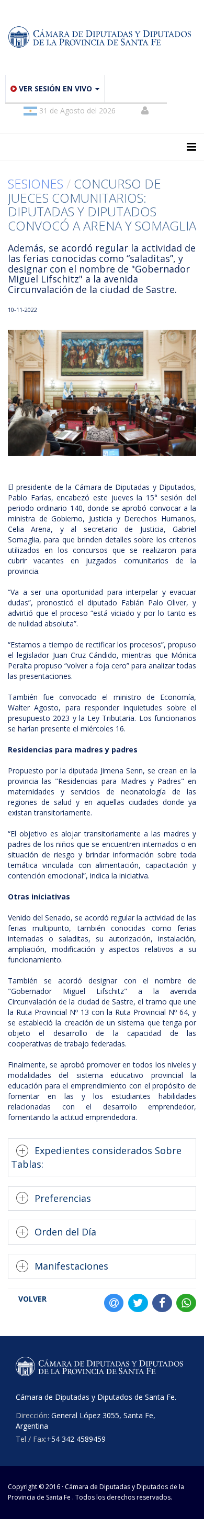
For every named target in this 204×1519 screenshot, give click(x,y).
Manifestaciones (71, 1266)
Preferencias (63, 1198)
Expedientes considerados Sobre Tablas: (96, 1157)
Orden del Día (65, 1231)
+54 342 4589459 (76, 1439)
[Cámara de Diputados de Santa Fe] (102, 37)
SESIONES (37, 183)
